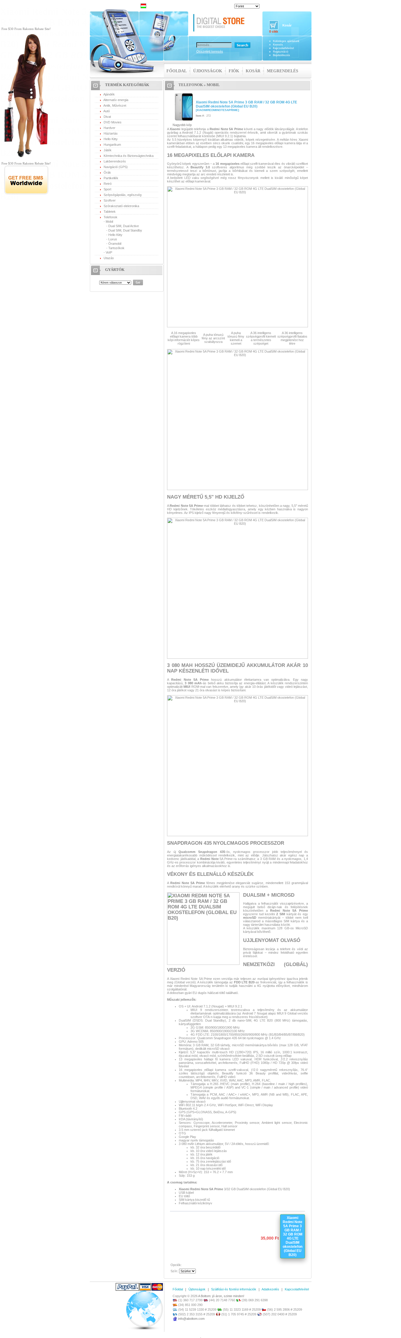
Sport (107, 189)
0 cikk (273, 31)
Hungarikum (112, 144)
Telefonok (110, 217)
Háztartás (111, 133)
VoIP (109, 252)
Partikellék (111, 178)
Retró (108, 183)
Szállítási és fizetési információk (233, 1289)
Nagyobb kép (182, 125)
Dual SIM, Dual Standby (125, 230)
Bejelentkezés (281, 55)
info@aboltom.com (191, 1318)
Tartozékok (116, 248)
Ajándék (109, 94)
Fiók (234, 71)
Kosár (253, 71)
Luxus (112, 239)
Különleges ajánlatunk (286, 41)
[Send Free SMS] (26, 193)
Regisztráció (280, 51)
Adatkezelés (270, 1289)
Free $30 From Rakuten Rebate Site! (26, 29)
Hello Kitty (111, 139)
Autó (106, 111)
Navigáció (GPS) (116, 167)
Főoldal (176, 71)
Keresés (278, 44)
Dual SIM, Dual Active (123, 226)
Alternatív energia (115, 100)
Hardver (109, 128)
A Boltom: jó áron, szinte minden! (221, 1296)
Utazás (109, 258)
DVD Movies (113, 122)
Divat (107, 116)
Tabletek (110, 211)
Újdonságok (207, 71)
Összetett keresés (209, 51)
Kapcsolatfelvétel (283, 48)
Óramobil (114, 243)
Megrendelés (282, 71)
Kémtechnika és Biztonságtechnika (129, 155)
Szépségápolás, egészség (122, 195)
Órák (107, 172)
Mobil (109, 221)
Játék (108, 150)
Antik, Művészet (114, 105)
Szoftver (110, 200)
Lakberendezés (115, 161)
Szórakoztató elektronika (121, 206)
